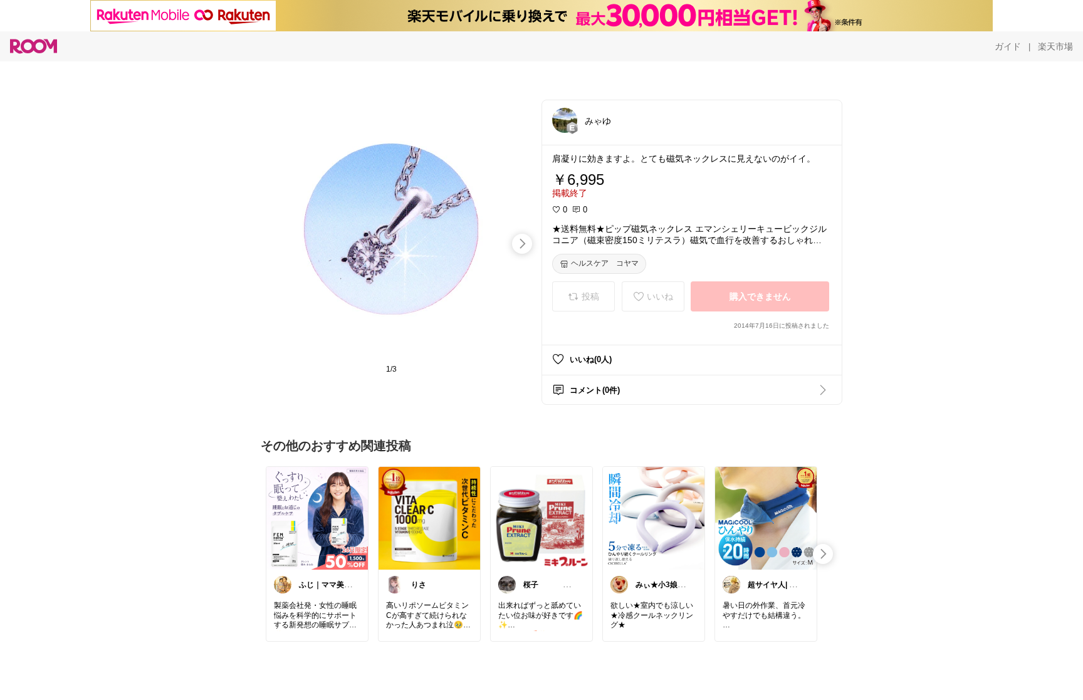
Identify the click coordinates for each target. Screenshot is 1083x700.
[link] (317, 517)
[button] (564, 120)
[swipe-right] (522, 244)
